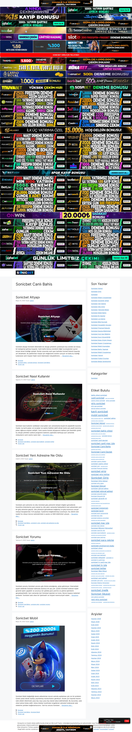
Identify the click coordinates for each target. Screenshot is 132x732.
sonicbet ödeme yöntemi (96, 585)
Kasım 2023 (95, 679)
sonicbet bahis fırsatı (96, 428)
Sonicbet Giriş (96, 291)
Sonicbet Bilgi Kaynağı (99, 322)
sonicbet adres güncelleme (97, 420)
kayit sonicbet (99, 411)
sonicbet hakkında (95, 501)
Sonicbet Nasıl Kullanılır (33, 376)
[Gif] (66, 130)
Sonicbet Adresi (97, 288)
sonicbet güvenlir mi (99, 498)
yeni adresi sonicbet (97, 597)
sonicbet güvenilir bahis (98, 494)
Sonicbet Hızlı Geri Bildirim (100, 334)
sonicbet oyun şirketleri (96, 602)
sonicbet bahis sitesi (102, 430)
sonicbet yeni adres (109, 576)
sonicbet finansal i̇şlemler (99, 468)
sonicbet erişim (104, 466)
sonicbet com (95, 466)
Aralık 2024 (95, 640)
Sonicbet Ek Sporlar (98, 316)
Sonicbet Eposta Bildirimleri (101, 331)
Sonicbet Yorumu (28, 537)
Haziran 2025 (96, 628)
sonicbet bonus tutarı (96, 438)
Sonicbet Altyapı (28, 297)
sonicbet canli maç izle (103, 443)
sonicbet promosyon (95, 543)
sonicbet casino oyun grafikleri (98, 454)
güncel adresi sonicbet (98, 408)
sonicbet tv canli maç (98, 560)
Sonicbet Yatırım (97, 355)
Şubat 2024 (95, 670)
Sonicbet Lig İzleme (98, 319)
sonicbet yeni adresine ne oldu (50, 523)
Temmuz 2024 (96, 655)
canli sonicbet (97, 398)
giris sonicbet (98, 403)
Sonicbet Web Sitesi (99, 571)
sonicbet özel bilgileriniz (108, 602)
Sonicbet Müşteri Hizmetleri (102, 528)
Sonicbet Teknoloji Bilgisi (100, 310)
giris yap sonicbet (97, 406)
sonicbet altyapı (32, 362)
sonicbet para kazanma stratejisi (98, 535)
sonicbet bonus (107, 436)
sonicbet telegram (98, 558)
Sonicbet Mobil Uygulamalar (101, 298)
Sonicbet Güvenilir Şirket (100, 301)
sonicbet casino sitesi (99, 464)
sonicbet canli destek (99, 440)
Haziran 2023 (96, 695)
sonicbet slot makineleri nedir (98, 553)
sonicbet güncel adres (99, 488)
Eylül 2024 (95, 649)
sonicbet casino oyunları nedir (98, 457)
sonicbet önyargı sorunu (96, 587)
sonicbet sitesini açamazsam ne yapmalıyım (101, 550)
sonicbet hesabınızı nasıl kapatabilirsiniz (100, 503)
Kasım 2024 (95, 643)
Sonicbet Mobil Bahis (98, 313)
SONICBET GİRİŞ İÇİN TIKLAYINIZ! (66, 55)
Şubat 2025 (95, 634)
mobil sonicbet (99, 415)
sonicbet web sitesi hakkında (98, 573)
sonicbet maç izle (100, 523)
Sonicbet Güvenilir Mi (98, 496)
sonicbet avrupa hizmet (96, 425)
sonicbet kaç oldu (96, 515)
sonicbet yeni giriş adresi (109, 580)
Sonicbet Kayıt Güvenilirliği (100, 337)
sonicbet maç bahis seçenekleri (98, 520)
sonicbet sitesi (96, 548)
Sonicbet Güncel (98, 486)
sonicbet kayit (97, 511)
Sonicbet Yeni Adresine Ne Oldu (39, 455)
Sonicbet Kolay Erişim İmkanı (101, 340)
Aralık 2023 (95, 676)
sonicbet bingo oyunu (96, 436)
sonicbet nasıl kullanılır (37, 441)
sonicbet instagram (99, 508)
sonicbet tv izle (35, 523)
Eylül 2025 (95, 625)
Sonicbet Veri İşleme (98, 304)
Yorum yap (21, 364)
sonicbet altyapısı (110, 423)
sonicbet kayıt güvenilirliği (99, 513)
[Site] (33, 94)
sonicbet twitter (49, 441)
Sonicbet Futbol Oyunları (100, 358)
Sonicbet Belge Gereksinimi (101, 361)
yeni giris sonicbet (99, 599)
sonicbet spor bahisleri (98, 555)
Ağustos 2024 (96, 652)
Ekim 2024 (95, 646)
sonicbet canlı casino (96, 449)
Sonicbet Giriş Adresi (99, 481)
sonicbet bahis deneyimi (108, 425)
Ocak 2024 (95, 673)
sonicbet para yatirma (98, 537)
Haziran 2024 (96, 658)
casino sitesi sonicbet (98, 400)
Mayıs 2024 (95, 661)
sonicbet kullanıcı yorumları (100, 518)
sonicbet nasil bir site (98, 530)
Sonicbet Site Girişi (98, 307)
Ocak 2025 (95, 637)
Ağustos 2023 (96, 689)
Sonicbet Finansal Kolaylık (100, 328)
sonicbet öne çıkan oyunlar (109, 585)
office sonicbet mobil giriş (97, 418)
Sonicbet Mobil (27, 618)
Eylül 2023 (95, 686)
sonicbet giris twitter (100, 474)
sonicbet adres (22, 362)
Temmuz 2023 (96, 692)
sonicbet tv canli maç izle (101, 562)
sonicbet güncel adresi (102, 491)
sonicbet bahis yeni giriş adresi (98, 433)
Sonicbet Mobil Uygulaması (101, 352)
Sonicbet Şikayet (100, 593)
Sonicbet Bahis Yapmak (99, 349)
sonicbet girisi (35, 604)
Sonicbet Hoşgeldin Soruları (101, 325)
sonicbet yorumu (45, 604)
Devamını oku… (67, 356)
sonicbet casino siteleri (98, 461)
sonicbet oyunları (111, 533)
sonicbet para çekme (102, 540)
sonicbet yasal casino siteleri (97, 576)
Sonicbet (20, 360)
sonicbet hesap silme (96, 505)
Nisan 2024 (95, 664)
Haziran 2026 (96, 619)
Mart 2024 (95, 667)
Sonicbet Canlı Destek (101, 452)
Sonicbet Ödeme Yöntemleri (100, 583)
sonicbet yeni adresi (99, 578)
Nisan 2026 (95, 622)
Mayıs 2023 (95, 698)
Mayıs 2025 (95, 631)
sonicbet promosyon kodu (102, 546)
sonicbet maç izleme (97, 526)
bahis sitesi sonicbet (99, 395)
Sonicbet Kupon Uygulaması (101, 343)
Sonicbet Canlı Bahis (44, 362)
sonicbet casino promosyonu (97, 459)
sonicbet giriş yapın (97, 483)
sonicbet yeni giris (97, 580)
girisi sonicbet (110, 400)
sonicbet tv (109, 558)
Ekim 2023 (95, 683)
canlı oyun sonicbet (109, 398)
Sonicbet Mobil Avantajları (100, 346)
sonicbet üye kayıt (107, 587)
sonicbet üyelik (99, 590)
